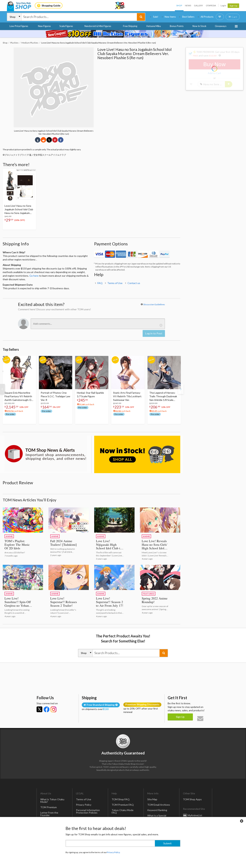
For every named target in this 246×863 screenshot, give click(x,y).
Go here (34, 275)
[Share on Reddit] (43, 140)
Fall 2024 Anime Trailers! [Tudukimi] (63, 543)
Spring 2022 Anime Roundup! (154, 600)
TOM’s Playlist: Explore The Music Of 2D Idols (17, 544)
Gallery (198, 5)
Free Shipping (130, 26)
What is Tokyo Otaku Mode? (52, 800)
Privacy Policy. (113, 852)
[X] (39, 709)
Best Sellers (188, 16)
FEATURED (148, 593)
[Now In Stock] (137, 454)
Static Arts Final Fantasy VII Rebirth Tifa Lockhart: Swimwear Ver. (127, 396)
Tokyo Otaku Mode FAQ (122, 811)
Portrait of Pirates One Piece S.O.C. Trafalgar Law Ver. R (55, 396)
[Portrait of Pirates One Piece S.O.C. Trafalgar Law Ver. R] (55, 372)
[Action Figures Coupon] (123, 34)
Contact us (134, 283)
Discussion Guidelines (154, 304)
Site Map (152, 799)
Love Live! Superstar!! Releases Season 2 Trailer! (63, 602)
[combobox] (79, 17)
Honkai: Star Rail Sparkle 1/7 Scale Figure (90, 394)
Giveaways (220, 26)
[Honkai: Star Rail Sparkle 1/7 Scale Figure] (91, 372)
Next (181, 389)
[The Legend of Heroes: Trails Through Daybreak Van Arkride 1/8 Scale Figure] (164, 372)
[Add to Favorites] (31, 172)
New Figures (44, 26)
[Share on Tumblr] (37, 140)
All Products (207, 16)
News (188, 5)
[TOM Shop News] (46, 454)
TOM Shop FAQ (120, 799)
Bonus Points (177, 26)
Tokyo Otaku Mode (120, 5)
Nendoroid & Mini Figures (97, 26)
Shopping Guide (51, 5)
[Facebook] (46, 709)
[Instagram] (53, 709)
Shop (179, 5)
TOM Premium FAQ (123, 804)
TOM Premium (48, 807)
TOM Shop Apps (192, 799)
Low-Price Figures (19, 26)
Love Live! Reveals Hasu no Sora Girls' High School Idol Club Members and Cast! (154, 548)
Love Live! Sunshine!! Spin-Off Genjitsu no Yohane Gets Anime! (18, 603)
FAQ (99, 283)
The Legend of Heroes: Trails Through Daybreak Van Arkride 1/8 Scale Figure (163, 396)
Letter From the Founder (49, 814)
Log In (223, 5)
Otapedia (211, 5)
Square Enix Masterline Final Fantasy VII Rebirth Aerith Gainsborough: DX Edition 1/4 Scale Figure (19, 396)
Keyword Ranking (157, 810)
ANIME (9, 536)
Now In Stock (199, 26)
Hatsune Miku (153, 26)
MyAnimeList (195, 815)
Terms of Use (114, 283)
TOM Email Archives (158, 804)
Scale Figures (66, 26)
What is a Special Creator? (156, 816)
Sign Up (233, 5)
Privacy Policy (83, 804)
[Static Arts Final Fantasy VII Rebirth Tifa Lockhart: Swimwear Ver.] (128, 372)
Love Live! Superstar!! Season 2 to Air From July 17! (109, 602)
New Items (170, 16)
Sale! (155, 16)
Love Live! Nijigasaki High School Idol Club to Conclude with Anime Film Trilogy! (109, 548)
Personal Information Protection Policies (88, 811)
